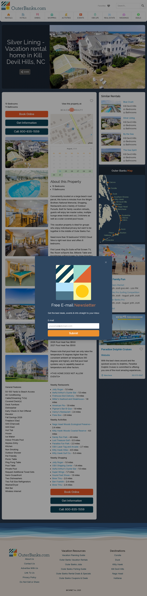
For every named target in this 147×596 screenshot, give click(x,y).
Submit (73, 333)
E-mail (51, 320)
